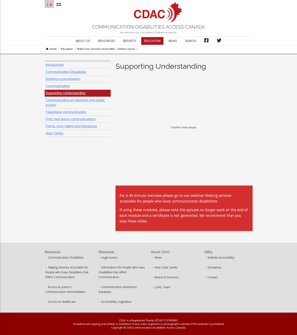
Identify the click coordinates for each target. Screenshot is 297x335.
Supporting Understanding (65, 93)
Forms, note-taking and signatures (71, 126)
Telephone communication (66, 112)
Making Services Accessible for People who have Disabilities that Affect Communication (67, 272)
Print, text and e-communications (71, 119)
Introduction (55, 65)
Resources (106, 41)
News (173, 41)
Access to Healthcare (62, 302)
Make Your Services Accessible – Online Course (106, 49)
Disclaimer (214, 267)
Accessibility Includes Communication (148, 32)
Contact (212, 277)
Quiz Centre (54, 133)
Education (152, 41)
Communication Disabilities (66, 72)
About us (83, 41)
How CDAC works (166, 267)
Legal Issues (109, 257)
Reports (129, 41)
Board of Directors (166, 277)
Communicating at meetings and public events (75, 102)
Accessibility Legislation (116, 302)
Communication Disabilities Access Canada (148, 27)
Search (190, 41)
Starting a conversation (63, 79)
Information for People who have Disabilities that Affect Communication (121, 272)
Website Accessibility (220, 257)
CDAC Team (162, 287)
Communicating (58, 86)
